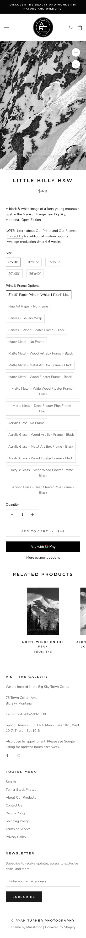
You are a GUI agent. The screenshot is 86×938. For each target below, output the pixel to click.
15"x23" (54, 262)
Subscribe (24, 897)
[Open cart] (80, 27)
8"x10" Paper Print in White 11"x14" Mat (38, 294)
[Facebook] (7, 755)
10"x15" (33, 262)
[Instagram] (18, 755)
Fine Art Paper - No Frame (28, 306)
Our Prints (43, 230)
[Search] (71, 27)
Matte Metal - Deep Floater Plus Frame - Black (43, 408)
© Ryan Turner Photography (43, 920)
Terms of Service (18, 829)
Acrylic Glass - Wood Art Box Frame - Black (41, 434)
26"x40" (35, 273)
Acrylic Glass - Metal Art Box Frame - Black (40, 446)
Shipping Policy (17, 821)
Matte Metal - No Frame (26, 341)
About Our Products (21, 797)
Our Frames (67, 230)
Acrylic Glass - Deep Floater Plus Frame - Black (43, 490)
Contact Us (15, 236)
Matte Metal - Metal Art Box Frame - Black (40, 365)
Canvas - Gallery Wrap (25, 318)
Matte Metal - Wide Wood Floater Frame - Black (43, 391)
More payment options (43, 557)
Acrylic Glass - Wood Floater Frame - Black (40, 458)
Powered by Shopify (60, 927)
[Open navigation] (6, 27)
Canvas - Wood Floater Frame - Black (36, 330)
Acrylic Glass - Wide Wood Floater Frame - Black (43, 473)
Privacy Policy (16, 837)
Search (11, 781)
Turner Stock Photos (21, 789)
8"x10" (13, 262)
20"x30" (14, 273)
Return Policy (16, 813)
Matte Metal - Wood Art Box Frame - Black (40, 353)
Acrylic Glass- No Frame (26, 423)
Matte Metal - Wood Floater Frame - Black (40, 377)
